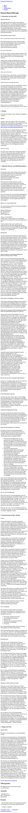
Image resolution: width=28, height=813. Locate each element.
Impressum (15, 809)
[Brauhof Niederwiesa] (6, 1)
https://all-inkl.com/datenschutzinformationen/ (12, 127)
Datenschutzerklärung (6, 811)
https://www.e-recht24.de (11, 780)
